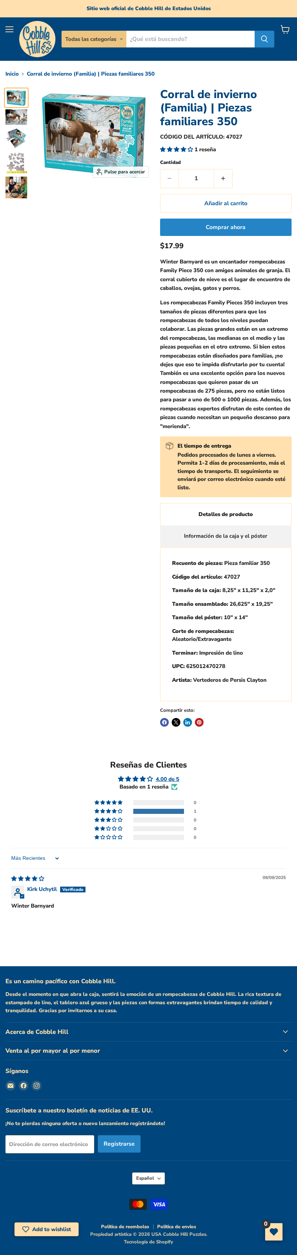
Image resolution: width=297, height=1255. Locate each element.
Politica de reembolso (125, 1227)
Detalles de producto (225, 514)
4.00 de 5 (167, 779)
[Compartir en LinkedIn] (187, 722)
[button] (177, 149)
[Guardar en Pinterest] (199, 722)
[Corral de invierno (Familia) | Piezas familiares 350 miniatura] (16, 97)
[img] (27, 878)
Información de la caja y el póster (225, 536)
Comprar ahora (226, 227)
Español (145, 1178)
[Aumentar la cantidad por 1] (223, 178)
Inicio (12, 74)
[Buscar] (264, 39)
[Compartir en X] (176, 722)
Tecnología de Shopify (148, 1242)
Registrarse (119, 1144)
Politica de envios (176, 1227)
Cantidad (170, 162)
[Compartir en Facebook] (164, 722)
